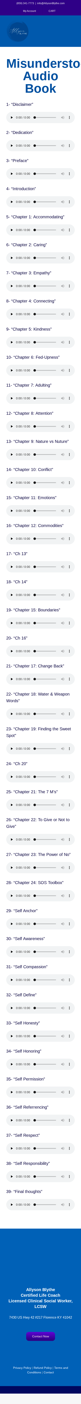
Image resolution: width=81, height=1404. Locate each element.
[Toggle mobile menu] (73, 22)
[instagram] (36, 1349)
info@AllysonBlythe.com (51, 3)
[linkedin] (53, 1349)
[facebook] (28, 1349)
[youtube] (45, 1349)
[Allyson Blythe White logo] (40, 1243)
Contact (49, 1372)
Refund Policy (43, 1367)
